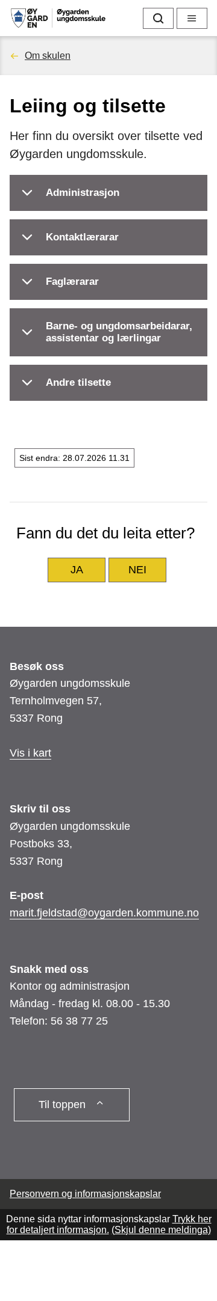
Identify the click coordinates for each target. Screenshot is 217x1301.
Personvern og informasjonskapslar (85, 1194)
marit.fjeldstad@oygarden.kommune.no (104, 913)
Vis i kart (30, 753)
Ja (77, 570)
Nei (137, 570)
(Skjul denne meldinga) (161, 1230)
